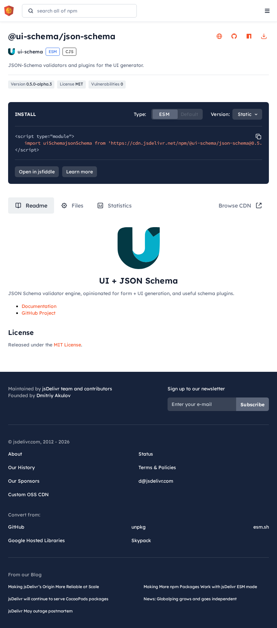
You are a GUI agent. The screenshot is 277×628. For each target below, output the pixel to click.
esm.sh (261, 527)
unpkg (138, 527)
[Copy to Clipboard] (258, 136)
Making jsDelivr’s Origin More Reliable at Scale (53, 586)
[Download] (264, 36)
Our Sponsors (24, 481)
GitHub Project (38, 313)
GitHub (16, 527)
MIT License (67, 345)
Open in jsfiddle (37, 172)
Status (145, 454)
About (15, 454)
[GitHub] (234, 36)
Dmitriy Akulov (53, 395)
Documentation (39, 306)
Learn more (79, 172)
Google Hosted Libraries (36, 540)
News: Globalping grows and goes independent (190, 598)
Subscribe (253, 405)
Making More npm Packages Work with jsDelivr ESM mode (200, 586)
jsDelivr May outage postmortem (40, 610)
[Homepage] (219, 36)
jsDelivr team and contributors (77, 389)
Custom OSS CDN (28, 494)
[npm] (249, 36)
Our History (21, 467)
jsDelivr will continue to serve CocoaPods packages (58, 598)
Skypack (141, 540)
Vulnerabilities (107, 84)
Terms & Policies (157, 467)
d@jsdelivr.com (155, 481)
